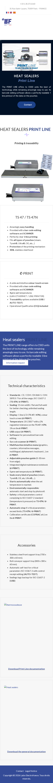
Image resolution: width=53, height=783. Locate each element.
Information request (15, 362)
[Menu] (50, 34)
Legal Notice (31, 771)
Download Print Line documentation (26, 668)
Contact (20, 771)
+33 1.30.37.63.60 (27, 4)
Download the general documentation (26, 751)
